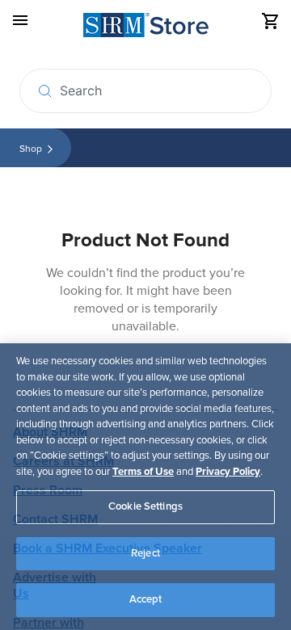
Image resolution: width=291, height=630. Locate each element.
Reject (145, 553)
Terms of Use (143, 471)
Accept (145, 599)
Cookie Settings (145, 506)
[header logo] (146, 28)
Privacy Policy (228, 471)
